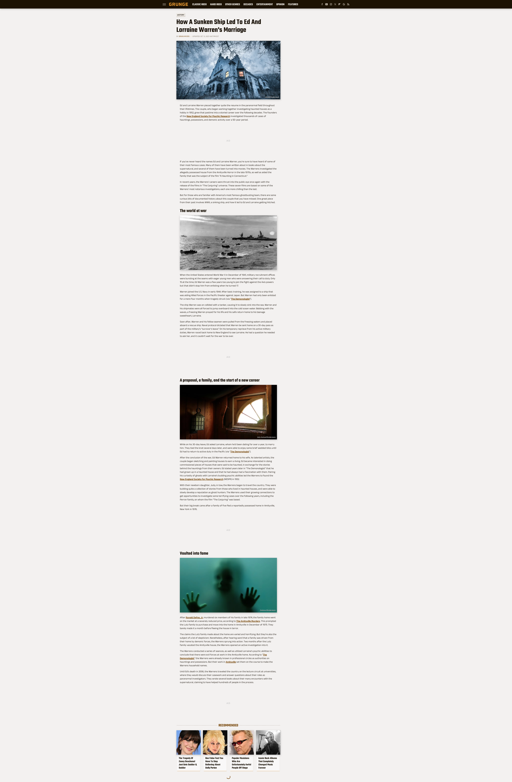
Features (293, 4)
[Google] (344, 4)
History (180, 15)
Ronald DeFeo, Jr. (194, 617)
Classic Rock (199, 4)
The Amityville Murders (248, 621)
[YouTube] (326, 4)
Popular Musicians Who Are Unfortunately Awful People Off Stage (241, 763)
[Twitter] (335, 4)
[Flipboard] (339, 4)
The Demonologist (240, 299)
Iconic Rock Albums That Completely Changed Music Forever (267, 763)
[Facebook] (322, 4)
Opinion (280, 4)
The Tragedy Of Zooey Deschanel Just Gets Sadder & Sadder (188, 763)
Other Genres (232, 4)
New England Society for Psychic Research (208, 116)
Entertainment (264, 4)
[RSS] (348, 4)
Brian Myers (184, 36)
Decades (248, 4)
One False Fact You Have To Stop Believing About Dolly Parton (214, 763)
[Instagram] (331, 4)
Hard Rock (216, 4)
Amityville (231, 662)
